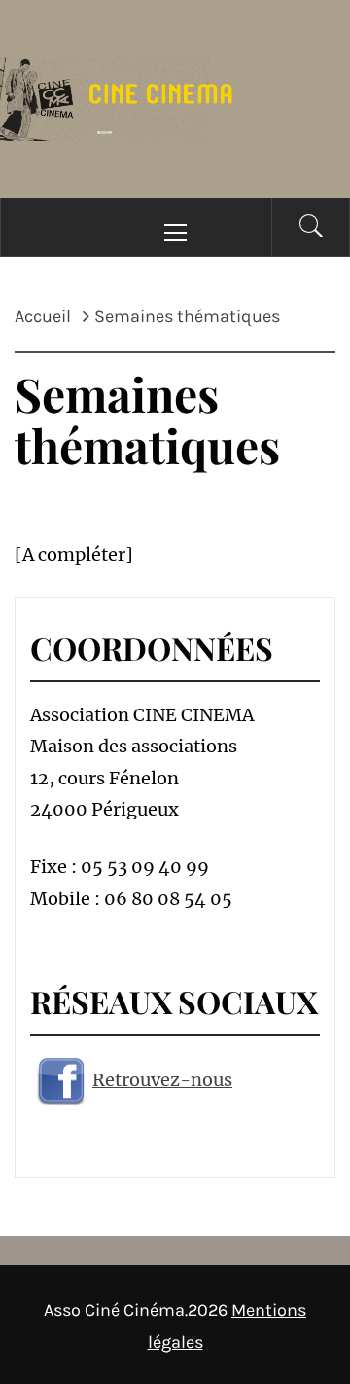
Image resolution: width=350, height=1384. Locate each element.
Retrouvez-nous (162, 1080)
